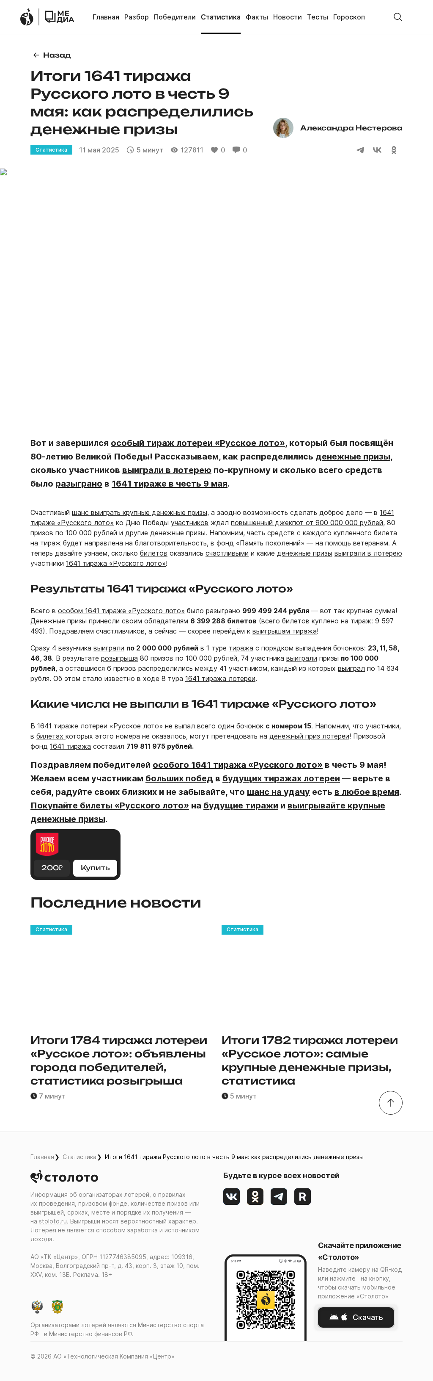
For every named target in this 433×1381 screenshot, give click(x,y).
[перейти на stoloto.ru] (26, 16)
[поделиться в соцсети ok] (394, 150)
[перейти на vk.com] (231, 1196)
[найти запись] (398, 17)
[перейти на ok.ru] (255, 1196)
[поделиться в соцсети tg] (360, 150)
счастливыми (227, 553)
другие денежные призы (165, 533)
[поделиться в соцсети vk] (377, 150)
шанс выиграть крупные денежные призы (139, 512)
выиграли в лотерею (368, 553)
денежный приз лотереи (309, 736)
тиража (241, 648)
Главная (42, 1156)
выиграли (108, 648)
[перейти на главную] (60, 16)
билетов (153, 553)
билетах (51, 736)
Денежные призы (58, 621)
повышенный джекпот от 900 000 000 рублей (307, 522)
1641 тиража (70, 746)
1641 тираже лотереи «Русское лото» (100, 726)
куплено (325, 621)
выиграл (351, 668)
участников (189, 522)
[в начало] (391, 1103)
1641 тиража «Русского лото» (116, 563)
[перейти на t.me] (279, 1196)
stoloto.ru (53, 1221)
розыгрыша (119, 658)
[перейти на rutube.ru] (302, 1196)
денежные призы (304, 553)
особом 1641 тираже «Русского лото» (121, 610)
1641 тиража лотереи (220, 678)
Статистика (79, 1156)
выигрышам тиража (284, 631)
